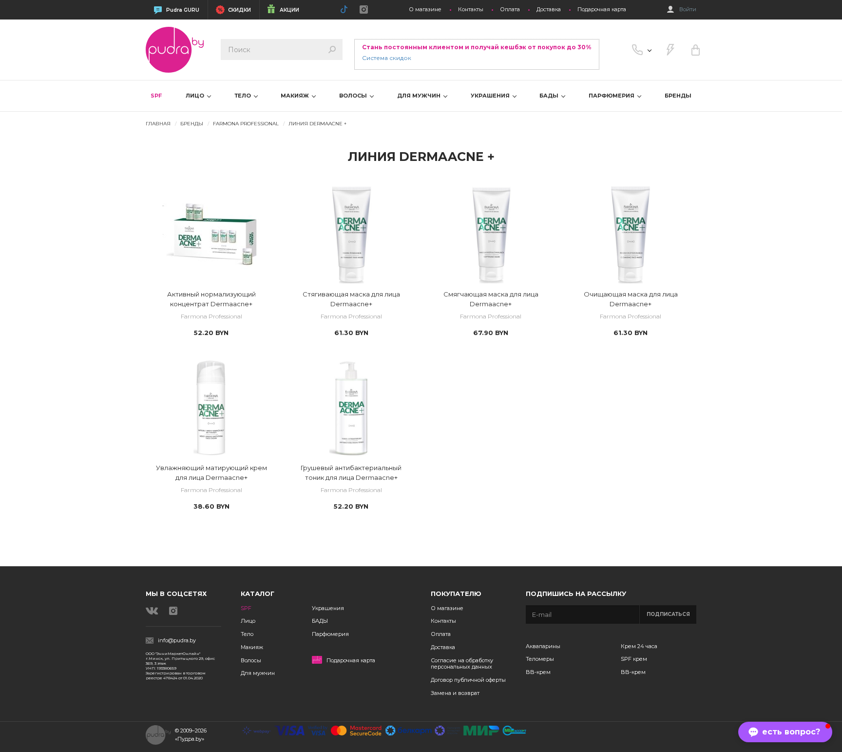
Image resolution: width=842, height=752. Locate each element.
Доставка (548, 9)
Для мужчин (258, 673)
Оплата (510, 9)
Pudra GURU (182, 10)
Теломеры (540, 658)
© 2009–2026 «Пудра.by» (191, 734)
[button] (785, 732)
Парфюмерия (330, 634)
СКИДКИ (239, 10)
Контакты (470, 9)
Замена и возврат (455, 693)
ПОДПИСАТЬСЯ (668, 614)
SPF (156, 95)
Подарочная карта (601, 9)
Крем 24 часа (639, 646)
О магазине (425, 9)
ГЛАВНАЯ (158, 123)
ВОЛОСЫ (353, 95)
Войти (687, 9)
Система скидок (386, 57)
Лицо (248, 620)
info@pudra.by (177, 640)
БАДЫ (549, 95)
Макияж (252, 647)
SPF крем (634, 658)
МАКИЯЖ (295, 95)
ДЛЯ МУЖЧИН (419, 95)
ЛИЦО (196, 95)
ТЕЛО (243, 95)
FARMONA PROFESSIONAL (246, 123)
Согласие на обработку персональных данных (462, 664)
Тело (247, 634)
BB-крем (538, 672)
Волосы (251, 660)
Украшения (328, 608)
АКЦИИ (289, 10)
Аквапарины (543, 646)
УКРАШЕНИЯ (491, 95)
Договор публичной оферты (468, 679)
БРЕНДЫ (678, 95)
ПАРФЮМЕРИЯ (612, 95)
